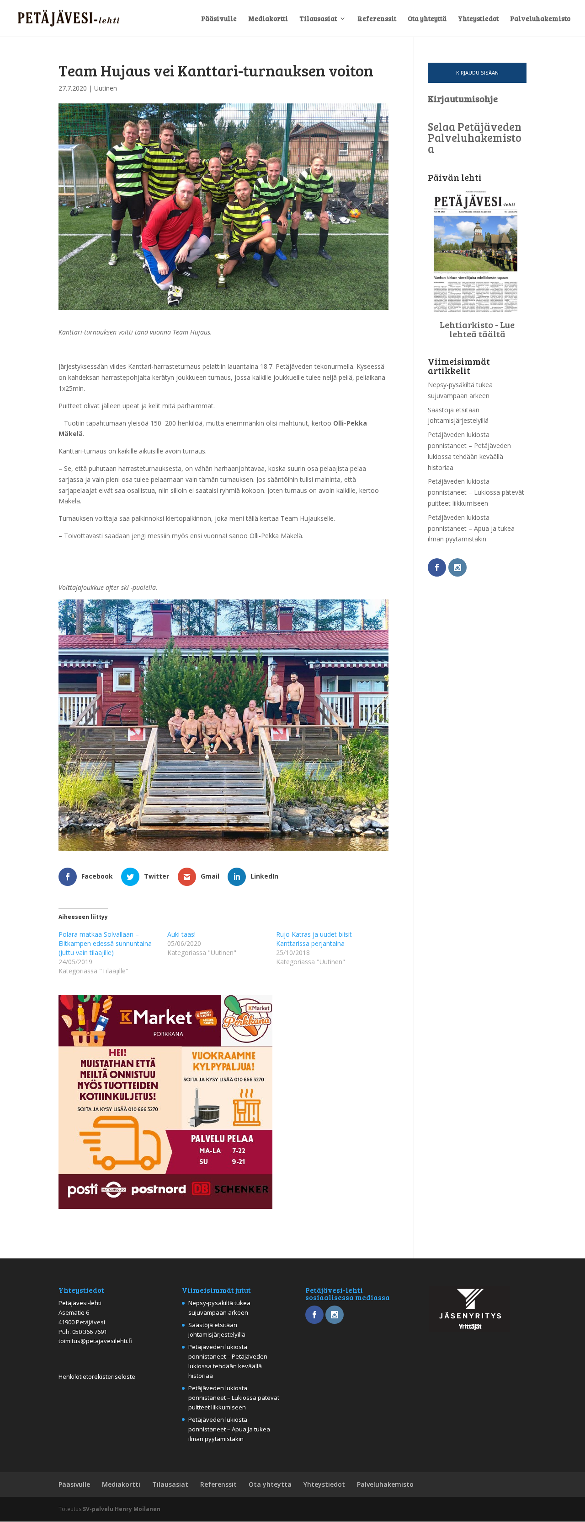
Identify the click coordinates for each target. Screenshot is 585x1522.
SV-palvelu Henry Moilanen (121, 1509)
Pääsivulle (219, 19)
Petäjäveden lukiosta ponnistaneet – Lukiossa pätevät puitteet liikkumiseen (476, 492)
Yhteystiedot (478, 19)
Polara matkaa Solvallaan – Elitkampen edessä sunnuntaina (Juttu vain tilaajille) (105, 943)
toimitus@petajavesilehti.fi (95, 1341)
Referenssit (376, 19)
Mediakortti (268, 19)
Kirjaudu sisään (477, 72)
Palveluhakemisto (540, 19)
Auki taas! (181, 934)
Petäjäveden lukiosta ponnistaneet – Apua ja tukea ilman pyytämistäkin (471, 528)
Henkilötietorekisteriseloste (96, 1376)
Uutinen (105, 88)
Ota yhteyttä (427, 19)
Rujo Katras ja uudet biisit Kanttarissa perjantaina (314, 939)
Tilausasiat (318, 19)
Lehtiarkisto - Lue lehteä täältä (477, 329)
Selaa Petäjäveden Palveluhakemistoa (474, 137)
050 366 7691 (89, 1332)
